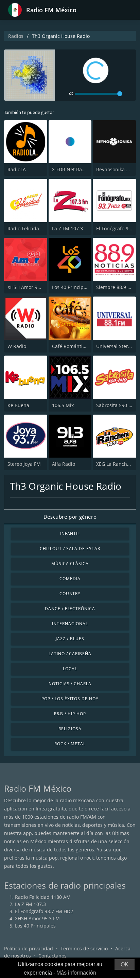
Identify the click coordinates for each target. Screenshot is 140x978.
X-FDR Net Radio (70, 169)
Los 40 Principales (72, 287)
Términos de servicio (84, 948)
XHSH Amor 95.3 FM (29, 287)
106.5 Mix (63, 405)
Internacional (70, 624)
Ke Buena (18, 405)
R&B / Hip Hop (70, 714)
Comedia (70, 578)
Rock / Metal (70, 744)
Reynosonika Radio (117, 169)
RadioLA (16, 169)
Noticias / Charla (70, 684)
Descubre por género (70, 516)
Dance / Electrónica (70, 609)
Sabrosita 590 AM (116, 405)
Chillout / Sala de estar (70, 548)
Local (70, 669)
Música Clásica (70, 563)
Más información (76, 973)
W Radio (16, 346)
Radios (15, 36)
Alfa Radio (63, 464)
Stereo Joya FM (24, 464)
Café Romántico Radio (77, 346)
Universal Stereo (115, 346)
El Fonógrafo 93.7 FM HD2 (44, 911)
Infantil (70, 533)
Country (70, 593)
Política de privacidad (28, 948)
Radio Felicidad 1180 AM (35, 228)
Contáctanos (52, 955)
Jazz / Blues (70, 639)
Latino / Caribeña (70, 654)
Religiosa (70, 729)
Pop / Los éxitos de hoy (69, 699)
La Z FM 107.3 (67, 228)
